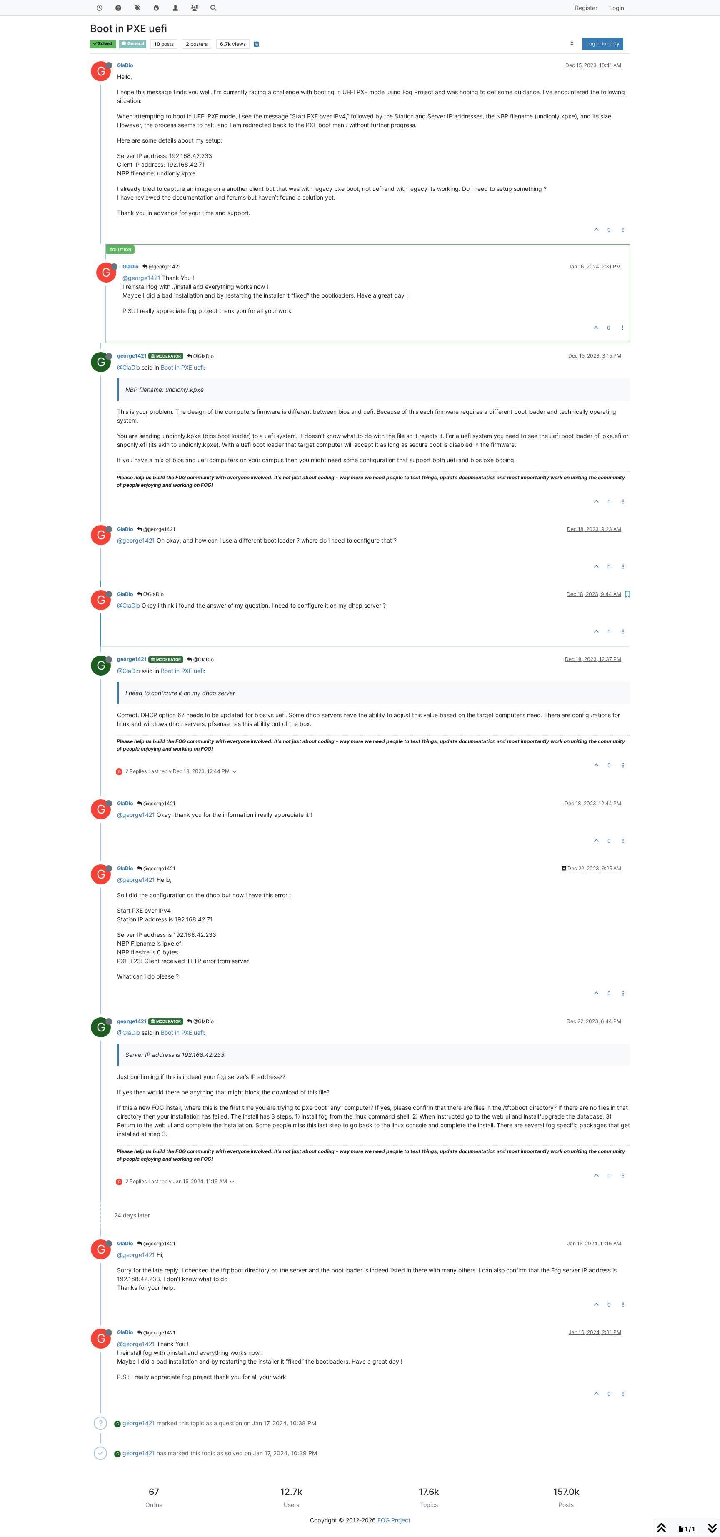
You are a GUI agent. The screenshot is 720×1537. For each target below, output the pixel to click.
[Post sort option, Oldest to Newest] (572, 44)
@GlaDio (203, 356)
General (135, 43)
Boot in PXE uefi (182, 367)
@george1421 (164, 266)
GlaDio (125, 65)
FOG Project (394, 1520)
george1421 (132, 356)
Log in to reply (603, 43)
